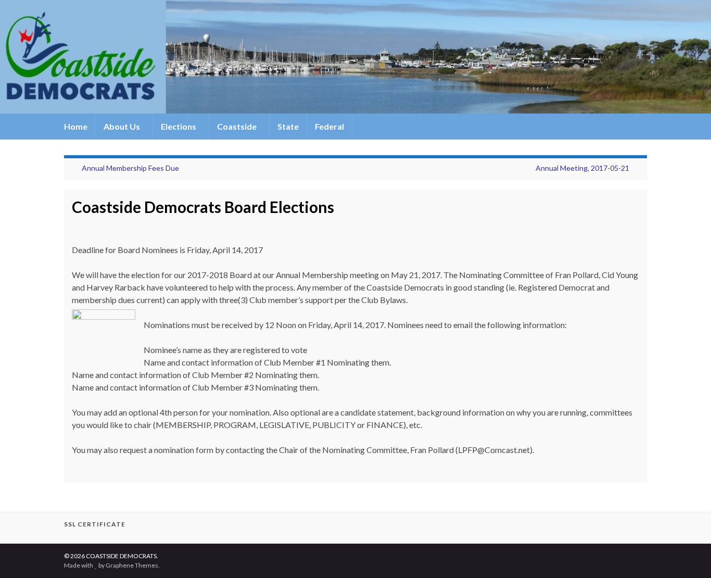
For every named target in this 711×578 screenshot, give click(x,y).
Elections (179, 126)
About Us (123, 126)
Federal (329, 126)
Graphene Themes (132, 565)
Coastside (237, 126)
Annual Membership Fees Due (130, 168)
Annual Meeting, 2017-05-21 (582, 168)
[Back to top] (688, 555)
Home (75, 126)
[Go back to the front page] (355, 57)
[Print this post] (631, 225)
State (288, 126)
